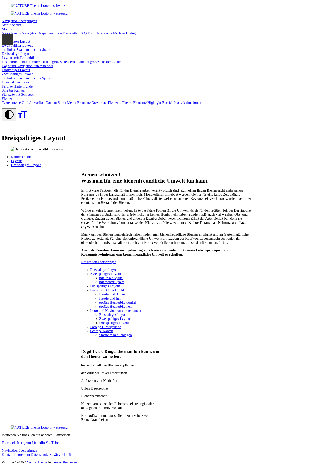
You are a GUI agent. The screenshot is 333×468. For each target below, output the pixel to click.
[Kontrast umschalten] (9, 114)
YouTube (52, 443)
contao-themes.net (65, 462)
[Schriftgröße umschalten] (22, 119)
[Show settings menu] (7, 39)
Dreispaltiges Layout (26, 165)
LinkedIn (38, 443)
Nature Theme (37, 462)
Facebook (9, 443)
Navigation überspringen (19, 21)
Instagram (24, 443)
